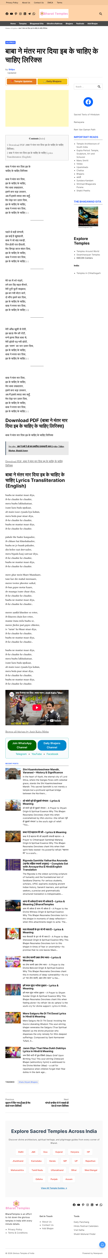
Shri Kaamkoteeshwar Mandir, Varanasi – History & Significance (43, 771)
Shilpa (12, 69)
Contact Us (39, 2)
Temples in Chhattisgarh (89, 273)
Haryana (75, 1152)
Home (13, 23)
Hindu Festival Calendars (86, 1226)
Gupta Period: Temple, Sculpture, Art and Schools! (88, 153)
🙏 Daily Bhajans (52, 81)
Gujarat (59, 1152)
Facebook (52, 754)
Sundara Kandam (85, 180)
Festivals (80, 23)
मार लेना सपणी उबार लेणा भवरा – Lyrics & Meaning (42, 959)
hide (42, 138)
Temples (23, 23)
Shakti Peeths (83, 190)
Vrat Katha (79, 1230)
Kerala (52, 1161)
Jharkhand (18, 1161)
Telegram (21, 754)
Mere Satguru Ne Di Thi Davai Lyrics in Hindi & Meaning (44, 1015)
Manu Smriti (82, 160)
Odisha (39, 1179)
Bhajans (69, 23)
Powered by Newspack (92, 1253)
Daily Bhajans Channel (52, 745)
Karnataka (36, 1161)
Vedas (80, 163)
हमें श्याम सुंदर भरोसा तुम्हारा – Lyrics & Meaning (40, 987)
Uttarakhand (57, 1170)
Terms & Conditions (18, 1232)
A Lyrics (14, 28)
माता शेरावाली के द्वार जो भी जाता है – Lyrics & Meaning (43, 931)
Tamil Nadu (37, 1170)
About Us (26, 2)
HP (88, 1152)
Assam (68, 1179)
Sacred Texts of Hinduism (87, 114)
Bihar (74, 1170)
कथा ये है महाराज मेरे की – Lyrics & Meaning (44, 832)
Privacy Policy (12, 2)
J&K (33, 1152)
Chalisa (80, 170)
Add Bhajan (92, 23)
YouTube (37, 754)
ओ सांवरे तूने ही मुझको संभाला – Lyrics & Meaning (41, 802)
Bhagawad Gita (36, 23)
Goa (45, 1152)
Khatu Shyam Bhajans (28, 1082)
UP (76, 1161)
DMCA (50, 2)
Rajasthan (90, 1161)
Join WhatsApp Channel (22, 745)
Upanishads (82, 167)
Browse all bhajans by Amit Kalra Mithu (27, 731)
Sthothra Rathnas (54, 23)
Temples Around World (88, 251)
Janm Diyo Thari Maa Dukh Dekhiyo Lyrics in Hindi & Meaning (44, 1050)
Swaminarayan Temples (88, 254)
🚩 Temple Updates (21, 81)
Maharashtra (17, 1170)
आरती (79, 177)
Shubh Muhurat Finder (85, 1234)
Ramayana (79, 122)
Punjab (54, 1179)
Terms (59, 2)
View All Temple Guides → (54, 1188)
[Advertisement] (37, 108)
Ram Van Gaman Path (84, 129)
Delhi (20, 1152)
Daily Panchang (81, 1222)
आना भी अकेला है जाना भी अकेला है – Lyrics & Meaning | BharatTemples (44, 903)
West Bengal (91, 1170)
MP (65, 1161)
